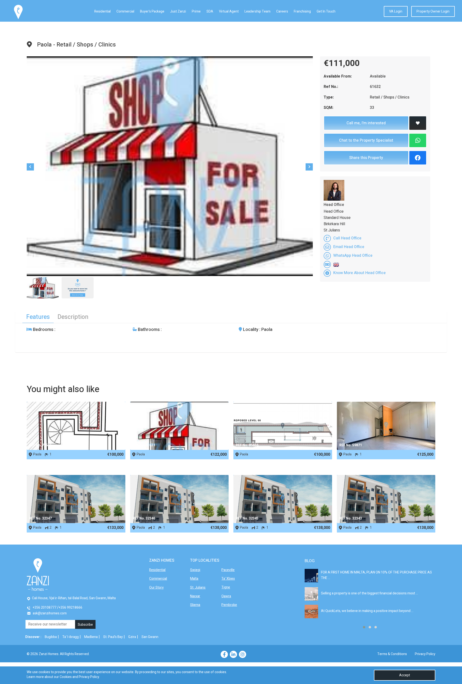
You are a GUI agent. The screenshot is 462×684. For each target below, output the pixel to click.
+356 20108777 (44, 607)
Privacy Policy (425, 654)
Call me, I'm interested (366, 123)
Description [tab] (73, 317)
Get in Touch (326, 11)
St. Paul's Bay (113, 636)
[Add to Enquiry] (418, 123)
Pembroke (229, 604)
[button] (364, 627)
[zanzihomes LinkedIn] (233, 654)
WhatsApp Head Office (352, 255)
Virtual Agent (229, 11)
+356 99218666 (70, 607)
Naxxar (195, 596)
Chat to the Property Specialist (366, 140)
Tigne (225, 587)
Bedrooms (42, 329)
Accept (404, 675)
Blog (310, 561)
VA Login (395, 11)
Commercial (125, 11)
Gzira (132, 636)
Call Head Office (347, 238)
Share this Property (366, 158)
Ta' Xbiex (228, 578)
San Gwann (149, 636)
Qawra (226, 596)
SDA (209, 11)
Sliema (195, 604)
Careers (282, 11)
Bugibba (51, 636)
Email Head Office (348, 247)
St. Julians (197, 587)
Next (309, 167)
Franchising (302, 11)
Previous (30, 167)
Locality (250, 329)
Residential (102, 11)
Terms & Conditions (392, 654)
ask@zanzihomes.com (50, 613)
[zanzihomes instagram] (242, 654)
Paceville (228, 569)
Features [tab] (38, 317)
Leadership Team (257, 11)
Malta (194, 578)
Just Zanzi (178, 11)
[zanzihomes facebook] (224, 654)
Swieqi (195, 569)
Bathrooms (148, 329)
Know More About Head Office (359, 273)
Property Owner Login (433, 11)
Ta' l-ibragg (70, 636)
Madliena (91, 636)
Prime (196, 11)
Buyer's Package (152, 11)
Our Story (156, 587)
